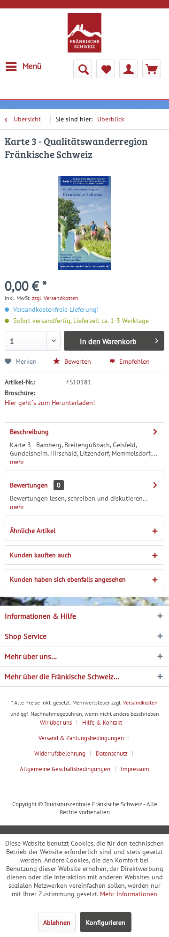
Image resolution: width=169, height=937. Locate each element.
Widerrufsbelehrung (59, 753)
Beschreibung (29, 431)
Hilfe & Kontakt (102, 723)
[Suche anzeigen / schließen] (82, 69)
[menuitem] (23, 66)
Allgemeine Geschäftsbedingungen (65, 769)
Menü (32, 66)
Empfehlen (133, 361)
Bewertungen (29, 485)
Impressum (135, 769)
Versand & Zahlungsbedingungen (81, 738)
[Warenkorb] (151, 69)
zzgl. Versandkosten (55, 297)
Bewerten (76, 361)
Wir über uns (56, 723)
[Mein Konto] (128, 69)
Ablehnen (56, 922)
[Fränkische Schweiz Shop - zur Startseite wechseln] (84, 32)
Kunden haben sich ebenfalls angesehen (68, 579)
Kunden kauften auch (40, 555)
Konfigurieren (105, 922)
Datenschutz (112, 753)
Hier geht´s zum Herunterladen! (50, 402)
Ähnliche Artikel (32, 530)
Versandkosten (140, 702)
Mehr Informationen (128, 894)
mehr (17, 461)
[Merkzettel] (105, 69)
